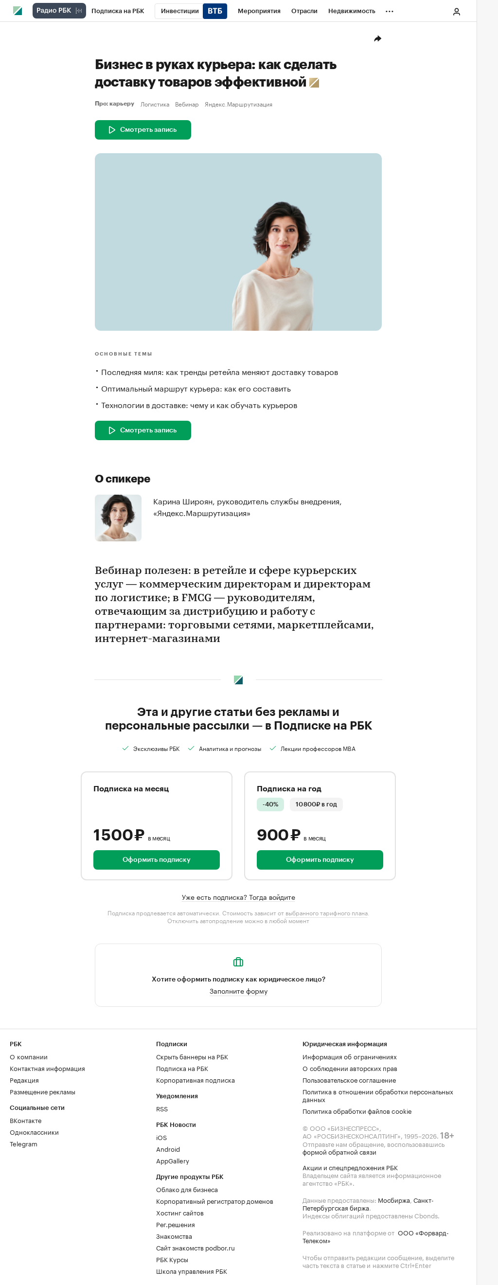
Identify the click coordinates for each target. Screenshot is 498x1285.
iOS (161, 1137)
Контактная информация (47, 1067)
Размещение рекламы (42, 1091)
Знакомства (174, 1235)
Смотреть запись (148, 129)
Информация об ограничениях (349, 1056)
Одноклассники (34, 1131)
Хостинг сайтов (180, 1212)
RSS (162, 1108)
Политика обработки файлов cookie (357, 1110)
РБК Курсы (172, 1259)
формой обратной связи (339, 1151)
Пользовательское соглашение (349, 1079)
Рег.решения (175, 1224)
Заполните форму (238, 990)
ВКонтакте (25, 1119)
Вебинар (187, 104)
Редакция (24, 1079)
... (389, 9)
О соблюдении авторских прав (349, 1067)
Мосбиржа (394, 1199)
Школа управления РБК (191, 1270)
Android (168, 1148)
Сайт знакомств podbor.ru (195, 1247)
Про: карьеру (116, 104)
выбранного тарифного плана (326, 912)
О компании (29, 1056)
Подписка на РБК (182, 1067)
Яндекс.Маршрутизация (238, 104)
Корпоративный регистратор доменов (214, 1200)
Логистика (155, 104)
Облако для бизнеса (187, 1189)
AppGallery (172, 1160)
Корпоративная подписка (195, 1079)
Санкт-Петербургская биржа (368, 1203)
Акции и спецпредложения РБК (350, 1167)
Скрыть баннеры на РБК (192, 1056)
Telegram (23, 1143)
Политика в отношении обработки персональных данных (377, 1095)
